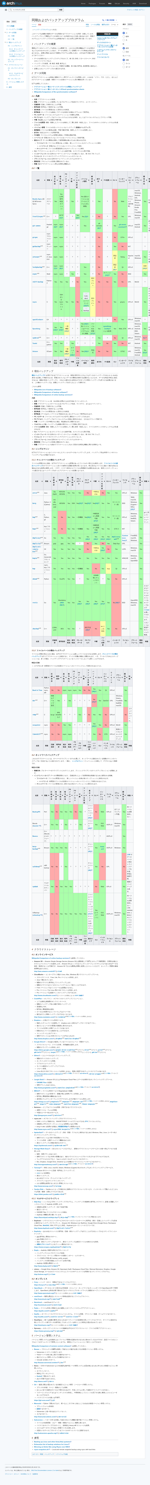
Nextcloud (38, 1302)
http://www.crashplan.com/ (44, 1017)
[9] (114, 269)
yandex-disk (59, 1194)
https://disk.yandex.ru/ (42, 1194)
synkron (36, 338)
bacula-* (36, 826)
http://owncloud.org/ (42, 1299)
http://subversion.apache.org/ (45, 1433)
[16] (85, 324)
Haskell (39, 1376)
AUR (134, 3)
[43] (89, 818)
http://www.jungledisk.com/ (44, 1088)
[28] (95, 532)
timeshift (36, 734)
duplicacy (36, 538)
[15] (66, 331)
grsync (35, 237)
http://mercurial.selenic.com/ (44, 1417)
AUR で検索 (78, 995)
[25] (132, 509)
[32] (107, 539)
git (53, 1400)
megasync (65, 1102)
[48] (89, 933)
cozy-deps (52, 1285)
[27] (95, 521)
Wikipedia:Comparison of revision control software (51, 1346)
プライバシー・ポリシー (12, 1474)
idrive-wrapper (95, 1074)
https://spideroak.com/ (42, 1145)
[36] (95, 604)
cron (38, 1173)
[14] (60, 330)
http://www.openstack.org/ (44, 1293)
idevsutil (59, 1074)
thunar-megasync (88, 1104)
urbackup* (37, 915)
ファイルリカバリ (103, 57)
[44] (89, 828)
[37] (102, 604)
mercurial (63, 1417)
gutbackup (36, 246)
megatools (55, 1102)
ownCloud (38, 1296)
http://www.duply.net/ (42, 1266)
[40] (93, 691)
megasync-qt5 (78, 1102)
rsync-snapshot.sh (41, 1449)
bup (34, 517)
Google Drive (39, 1042)
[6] (98, 228)
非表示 (14, 21)
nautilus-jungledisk (66, 1088)
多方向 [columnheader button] (98, 180)
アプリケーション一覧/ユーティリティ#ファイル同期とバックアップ (58, 87)
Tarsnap (37, 1168)
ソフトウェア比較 (61, 1454)
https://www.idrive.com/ (43, 1074)
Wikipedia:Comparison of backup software (50, 392)
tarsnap (58, 1186)
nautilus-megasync (71, 1104)
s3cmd (59, 971)
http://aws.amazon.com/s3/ (44, 971)
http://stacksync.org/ (42, 1325)
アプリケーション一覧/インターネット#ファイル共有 (107, 46)
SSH (59, 1129)
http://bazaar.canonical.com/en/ (46, 1362)
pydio (53, 1311)
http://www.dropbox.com (43, 1038)
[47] (89, 914)
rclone (146, 610)
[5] (60, 227)
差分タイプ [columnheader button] (89, 795)
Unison (35, 351)
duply (55, 1266)
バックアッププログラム (41, 29)
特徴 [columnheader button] (145, 481)
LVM (128, 854)
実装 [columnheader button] (48, 180)
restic (35, 602)
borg (34, 503)
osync (35, 274)
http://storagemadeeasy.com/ (45, 1164)
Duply (36, 1250)
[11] (106, 275)
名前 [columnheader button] (38, 180)
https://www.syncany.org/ (43, 1331)
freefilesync (38, 216)
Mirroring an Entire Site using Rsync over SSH (51, 1447)
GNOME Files (42, 1082)
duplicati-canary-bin (37, 549)
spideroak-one (60, 1145)
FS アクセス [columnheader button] (87, 481)
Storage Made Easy (41, 1149)
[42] (93, 726)
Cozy (36, 1282)
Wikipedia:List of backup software (47, 389)
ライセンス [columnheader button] (129, 180)
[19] (71, 355)
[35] (87, 604)
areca (35, 493)
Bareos (35, 836)
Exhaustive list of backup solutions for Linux (51, 1444)
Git (35, 1384)
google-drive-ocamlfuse (65, 1050)
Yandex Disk (38, 1189)
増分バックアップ (38, 375)
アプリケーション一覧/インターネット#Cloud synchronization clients (59, 89)
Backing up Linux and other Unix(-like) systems (52, 1442)
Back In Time (37, 690)
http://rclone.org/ (40, 1274)
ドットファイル (102, 54)
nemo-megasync (55, 1104)
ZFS (86, 1121)
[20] (85, 351)
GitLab (117, 3)
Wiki (109, 3)
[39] (87, 630)
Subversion (38, 1420)
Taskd (35, 343)
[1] (60, 218)
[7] (55, 268)
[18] (66, 354)
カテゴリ (35, 1454)
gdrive (94, 1052)
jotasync (36, 257)
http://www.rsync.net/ (42, 1129)
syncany (59, 1331)
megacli (43, 1104)
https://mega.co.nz (41, 1102)
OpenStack (38, 1288)
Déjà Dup (37, 1202)
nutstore (57, 1115)
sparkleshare (38, 319)
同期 (41, 1454)
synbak (35, 886)
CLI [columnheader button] (114, 180)
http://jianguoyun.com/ (42, 1115)
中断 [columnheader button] (71, 180)
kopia (35, 558)
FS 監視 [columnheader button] (106, 180)
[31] (102, 539)
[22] (80, 503)
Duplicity (37, 1231)
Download (143, 3)
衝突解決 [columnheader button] (92, 180)
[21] (144, 352)
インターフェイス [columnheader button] (122, 180)
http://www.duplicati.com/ (43, 1228)
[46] (89, 870)
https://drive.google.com (43, 1050)
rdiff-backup (38, 282)
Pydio (36, 1308)
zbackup (36, 629)
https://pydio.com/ (41, 1311)
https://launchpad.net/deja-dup (46, 1217)
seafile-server (57, 1317)
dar (34, 700)
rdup (34, 715)
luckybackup (37, 267)
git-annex (36, 226)
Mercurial (37, 1403)
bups (34, 529)
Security (126, 3)
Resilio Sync (37, 199)
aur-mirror (83, 1073)
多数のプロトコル (43, 1244)
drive (86, 1050)
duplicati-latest (63, 1228)
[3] (86, 216)
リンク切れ (71, 1016)
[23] (88, 503)
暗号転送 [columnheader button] (60, 180)
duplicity (36, 543)
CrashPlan (38, 998)
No (144, 338)
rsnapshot (36, 725)
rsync (35, 302)
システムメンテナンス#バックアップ (106, 50)
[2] (77, 218)
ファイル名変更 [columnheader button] (77, 180)
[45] (89, 851)
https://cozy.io (39, 1285)
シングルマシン (77, 761)
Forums (102, 3)
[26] (88, 517)
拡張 (38, 1409)
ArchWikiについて (26, 1474)
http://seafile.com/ (41, 1317)
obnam (35, 579)
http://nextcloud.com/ (42, 1305)
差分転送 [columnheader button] (55, 180)
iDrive (36, 1055)
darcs (51, 1381)
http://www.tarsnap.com (43, 1186)
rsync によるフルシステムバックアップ (107, 38)
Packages (92, 3)
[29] (87, 539)
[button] (6, 10)
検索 (60, 10)
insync (53, 1052)
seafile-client (72, 1317)
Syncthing (36, 329)
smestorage (63, 1164)
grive (100, 1050)
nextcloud (57, 1305)
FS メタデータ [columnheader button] (66, 180)
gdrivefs (37, 1052)
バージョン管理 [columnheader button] (84, 180)
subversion (64, 1433)
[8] (60, 268)
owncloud (56, 1299)
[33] (102, 550)
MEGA (36, 1091)
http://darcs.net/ (40, 1381)
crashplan (61, 1017)
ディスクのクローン (104, 42)
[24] (96, 503)
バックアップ (49, 1454)
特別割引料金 (63, 1126)
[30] (95, 539)
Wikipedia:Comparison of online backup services (52, 395)
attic (68, 1129)
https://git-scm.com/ (41, 1400)
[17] (92, 333)
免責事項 (35, 1474)
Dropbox (37, 1020)
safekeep (36, 866)
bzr (62, 1362)
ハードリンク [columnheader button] (93, 677)
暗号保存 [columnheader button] (61, 481)
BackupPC (36, 812)
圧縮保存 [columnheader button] (54, 481)
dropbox (59, 1038)
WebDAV (46, 1225)
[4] (55, 227)
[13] (54, 330)
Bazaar (36, 1349)
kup (34, 569)
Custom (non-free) (125, 538)
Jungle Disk (38, 1079)
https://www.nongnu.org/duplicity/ (47, 1247)
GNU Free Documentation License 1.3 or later (44, 1470)
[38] (116, 602)
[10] (144, 268)
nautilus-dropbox (72, 1038)
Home (83, 3)
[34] (79, 604)
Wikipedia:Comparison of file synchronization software (54, 92)
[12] (85, 306)
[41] (93, 702)
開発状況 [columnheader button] (144, 180)
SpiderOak (38, 1132)
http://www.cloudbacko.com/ (45, 995)
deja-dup (64, 1217)
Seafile (36, 1314)
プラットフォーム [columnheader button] (137, 180)
